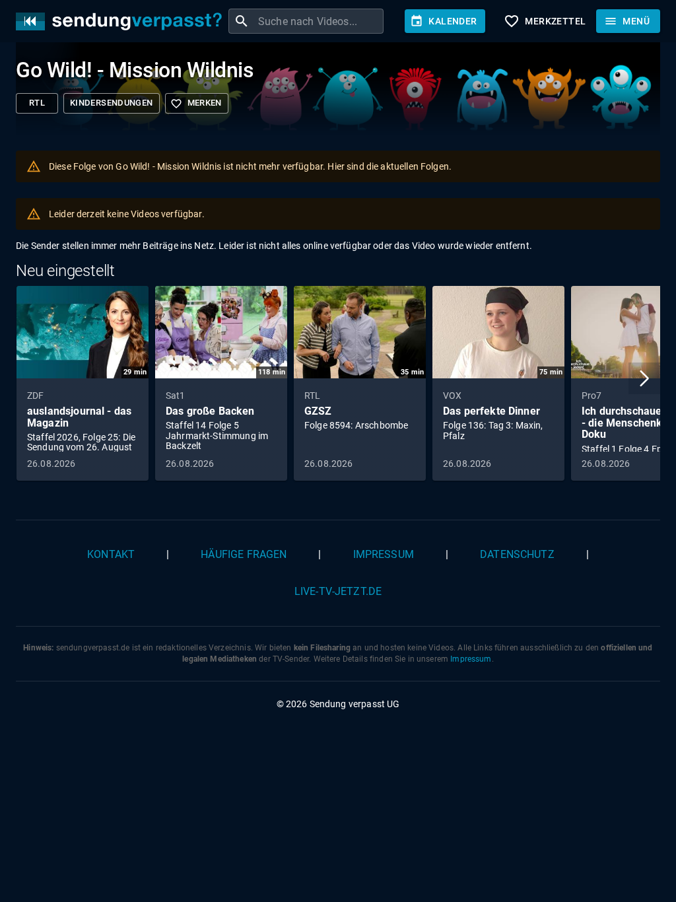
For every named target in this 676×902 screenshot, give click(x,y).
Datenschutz (517, 554)
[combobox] (319, 21)
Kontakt (111, 554)
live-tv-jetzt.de (338, 591)
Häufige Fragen (244, 554)
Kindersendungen (111, 103)
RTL (37, 103)
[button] (644, 378)
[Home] (122, 21)
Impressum (383, 554)
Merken (196, 104)
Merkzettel (545, 21)
